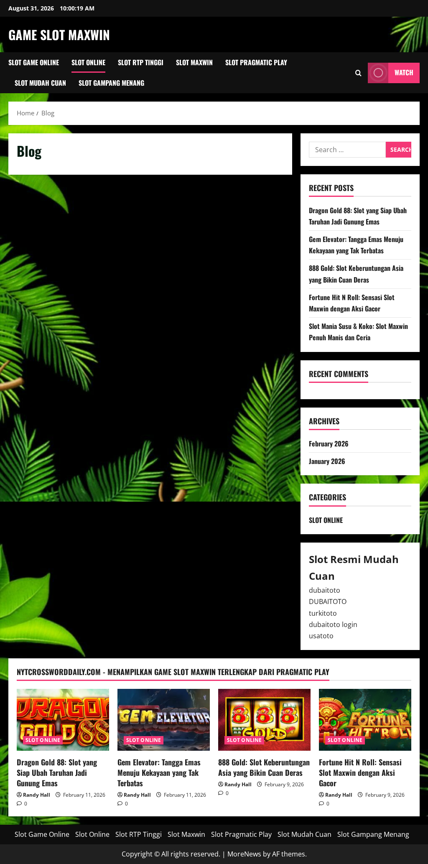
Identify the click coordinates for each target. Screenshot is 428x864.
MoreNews (244, 854)
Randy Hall (36, 794)
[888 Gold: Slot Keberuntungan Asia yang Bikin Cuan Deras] (264, 719)
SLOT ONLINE (326, 520)
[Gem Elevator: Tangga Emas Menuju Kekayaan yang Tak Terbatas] (163, 719)
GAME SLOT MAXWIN (59, 34)
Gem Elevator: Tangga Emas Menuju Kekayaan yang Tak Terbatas (159, 772)
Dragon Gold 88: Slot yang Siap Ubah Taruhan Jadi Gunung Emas (57, 772)
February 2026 (329, 443)
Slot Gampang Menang (111, 83)
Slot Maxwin (194, 62)
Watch (404, 72)
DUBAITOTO (327, 601)
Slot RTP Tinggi (140, 62)
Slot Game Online (33, 62)
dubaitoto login (333, 624)
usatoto (321, 635)
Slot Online (88, 62)
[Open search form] (358, 73)
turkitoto (323, 613)
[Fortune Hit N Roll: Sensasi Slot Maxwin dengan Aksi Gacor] (365, 719)
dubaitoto (324, 590)
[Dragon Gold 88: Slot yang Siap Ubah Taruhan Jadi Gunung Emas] (63, 719)
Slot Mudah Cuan (40, 83)
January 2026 (327, 461)
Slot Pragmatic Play (256, 62)
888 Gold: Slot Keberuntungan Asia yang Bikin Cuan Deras (264, 767)
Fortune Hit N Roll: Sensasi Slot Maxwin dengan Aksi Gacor (360, 772)
